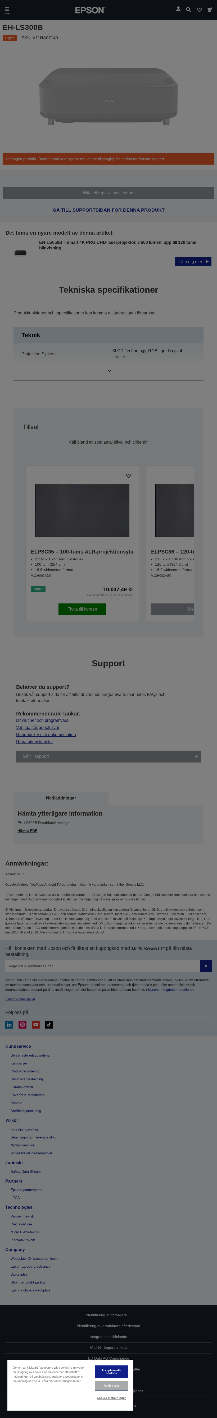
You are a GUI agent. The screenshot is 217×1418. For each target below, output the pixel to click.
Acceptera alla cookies (111, 1372)
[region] (70, 1385)
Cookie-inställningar (111, 1398)
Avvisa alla (111, 1385)
